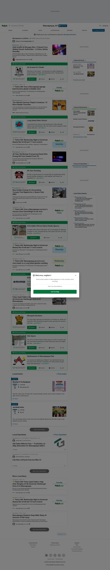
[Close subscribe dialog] (75, 275)
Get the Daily (55, 292)
